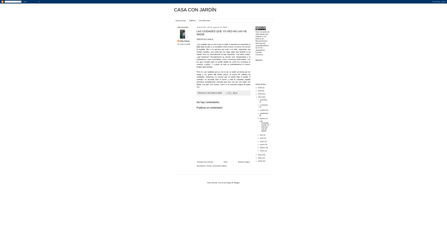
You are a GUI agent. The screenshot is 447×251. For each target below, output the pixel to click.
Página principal (181, 20)
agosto (263, 118)
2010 (260, 161)
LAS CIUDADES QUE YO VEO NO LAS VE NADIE (264, 126)
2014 (260, 94)
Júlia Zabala (185, 41)
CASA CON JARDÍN (195, 9)
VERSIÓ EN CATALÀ (205, 39)
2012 (260, 155)
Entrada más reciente (205, 162)
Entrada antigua (244, 162)
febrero (263, 148)
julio (261, 135)
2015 (260, 91)
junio (262, 138)
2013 (260, 97)
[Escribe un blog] (230, 93)
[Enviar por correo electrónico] (227, 93)
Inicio (225, 162)
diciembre (263, 100)
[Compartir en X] (232, 93)
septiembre (264, 113)
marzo (262, 144)
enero (262, 151)
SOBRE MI (192, 20)
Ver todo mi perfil (184, 44)
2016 (260, 88)
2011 (260, 158)
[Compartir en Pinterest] (236, 93)
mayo (262, 141)
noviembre (264, 105)
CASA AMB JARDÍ (204, 20)
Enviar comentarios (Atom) (217, 166)
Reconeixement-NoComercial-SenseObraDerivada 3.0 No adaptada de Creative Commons (262, 48)
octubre (263, 110)
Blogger (237, 183)
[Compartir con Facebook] (234, 93)
